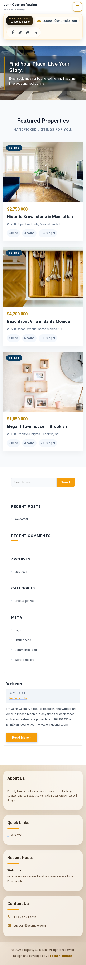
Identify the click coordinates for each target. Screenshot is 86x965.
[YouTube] (27, 32)
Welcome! (21, 519)
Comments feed (26, 649)
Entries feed (23, 640)
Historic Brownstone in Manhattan (40, 216)
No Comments (18, 698)
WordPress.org (24, 659)
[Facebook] (12, 32)
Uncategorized (24, 601)
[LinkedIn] (35, 32)
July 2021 (21, 571)
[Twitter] (20, 32)
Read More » (22, 737)
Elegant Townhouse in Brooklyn (37, 426)
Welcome (16, 835)
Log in (18, 630)
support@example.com (60, 20)
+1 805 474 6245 (25, 917)
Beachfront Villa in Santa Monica (38, 321)
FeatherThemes (60, 956)
